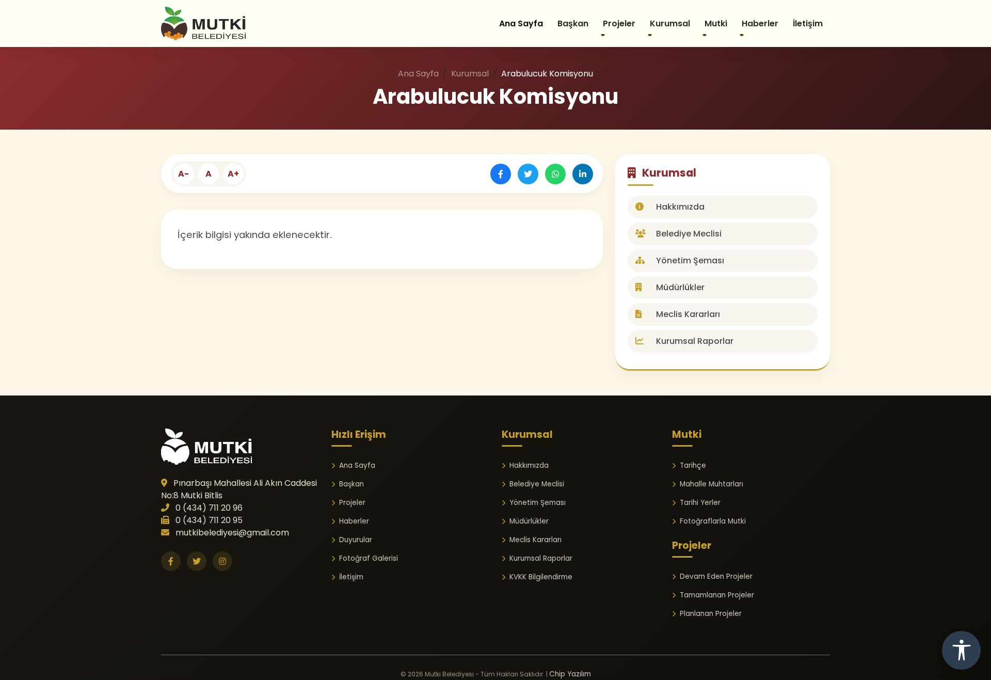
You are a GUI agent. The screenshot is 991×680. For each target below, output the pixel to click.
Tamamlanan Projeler (717, 595)
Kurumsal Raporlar (693, 341)
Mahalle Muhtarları (711, 484)
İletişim (808, 23)
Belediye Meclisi (688, 234)
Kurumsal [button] (670, 23)
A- (183, 174)
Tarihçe (693, 465)
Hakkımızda (679, 207)
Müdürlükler (679, 287)
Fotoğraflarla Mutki (713, 521)
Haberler (354, 521)
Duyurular (355, 540)
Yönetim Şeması (689, 260)
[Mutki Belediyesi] (206, 446)
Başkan (572, 23)
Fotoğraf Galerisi (368, 558)
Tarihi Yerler (700, 503)
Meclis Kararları (687, 314)
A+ (233, 174)
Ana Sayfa (521, 23)
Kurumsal (470, 74)
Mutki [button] (716, 23)
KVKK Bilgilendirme (540, 577)
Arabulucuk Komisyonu (495, 96)
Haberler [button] (760, 23)
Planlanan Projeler (711, 614)
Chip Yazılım (570, 674)
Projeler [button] (619, 23)
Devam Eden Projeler (716, 576)
